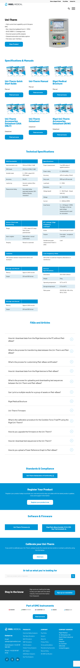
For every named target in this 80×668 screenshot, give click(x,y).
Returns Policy (45, 651)
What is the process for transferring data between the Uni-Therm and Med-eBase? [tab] (38, 351)
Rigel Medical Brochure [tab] (17, 401)
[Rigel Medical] (13, 8)
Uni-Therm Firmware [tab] (17, 410)
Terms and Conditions (47, 645)
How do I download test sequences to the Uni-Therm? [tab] (29, 441)
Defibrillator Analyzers (29, 654)
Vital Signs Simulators (29, 636)
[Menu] (73, 8)
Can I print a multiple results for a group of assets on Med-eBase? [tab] (34, 392)
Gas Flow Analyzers (28, 657)
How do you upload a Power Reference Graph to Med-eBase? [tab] (32, 450)
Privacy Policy (45, 642)
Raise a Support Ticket (55, 1)
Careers (43, 636)
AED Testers (26, 651)
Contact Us (72, 1)
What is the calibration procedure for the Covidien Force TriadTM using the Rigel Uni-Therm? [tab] (38, 421)
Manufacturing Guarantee (48, 648)
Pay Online (65, 1)
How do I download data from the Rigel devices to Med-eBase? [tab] (33, 371)
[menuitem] (55, 1)
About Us (43, 639)
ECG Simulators (27, 645)
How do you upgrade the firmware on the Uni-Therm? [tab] (30, 432)
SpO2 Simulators (27, 639)
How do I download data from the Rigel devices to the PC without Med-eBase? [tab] (36, 339)
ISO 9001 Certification (46, 654)
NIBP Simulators (27, 642)
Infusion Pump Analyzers (29, 648)
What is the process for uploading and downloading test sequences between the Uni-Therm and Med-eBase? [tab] (35, 381)
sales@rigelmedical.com (13, 641)
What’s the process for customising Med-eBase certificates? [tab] (32, 362)
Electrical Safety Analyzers (30, 633)
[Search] (69, 8)
